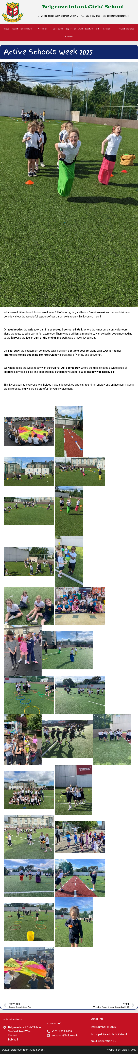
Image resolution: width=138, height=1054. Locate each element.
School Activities (104, 29)
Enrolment (58, 29)
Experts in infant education (79, 29)
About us (42, 29)
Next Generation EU (103, 1041)
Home (6, 29)
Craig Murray (129, 1049)
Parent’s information (22, 29)
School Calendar (126, 29)
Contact (69, 37)
